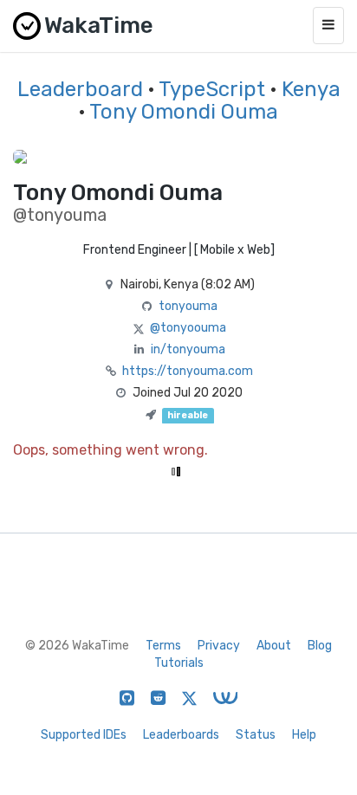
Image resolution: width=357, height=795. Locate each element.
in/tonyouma (188, 349)
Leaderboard (80, 89)
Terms (163, 645)
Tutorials (179, 663)
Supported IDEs (84, 734)
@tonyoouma (188, 327)
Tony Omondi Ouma (183, 112)
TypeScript (212, 89)
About (273, 645)
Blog (320, 645)
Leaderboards (181, 734)
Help (304, 734)
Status (256, 734)
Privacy (219, 645)
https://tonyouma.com (187, 371)
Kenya (311, 89)
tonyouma (188, 306)
